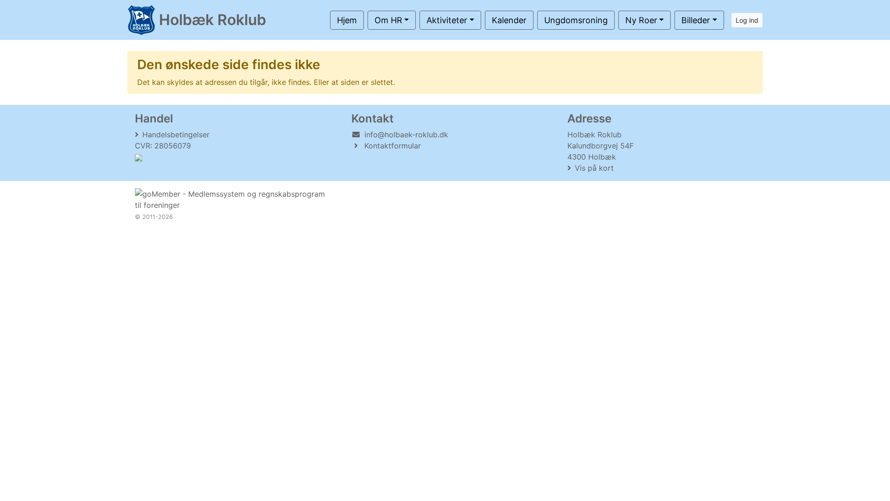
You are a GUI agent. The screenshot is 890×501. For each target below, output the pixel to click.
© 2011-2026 (154, 216)
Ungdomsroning (576, 20)
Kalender (509, 20)
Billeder (695, 20)
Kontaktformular (392, 145)
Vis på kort (594, 168)
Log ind (747, 20)
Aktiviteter (446, 20)
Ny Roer (641, 20)
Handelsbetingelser (176, 134)
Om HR (388, 20)
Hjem (347, 20)
